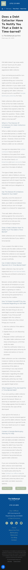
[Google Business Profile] (21, 523)
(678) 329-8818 (15, 3)
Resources (14, 535)
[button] (3, 567)
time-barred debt (19, 271)
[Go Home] (3, 8)
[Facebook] (11, 523)
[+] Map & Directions (14, 518)
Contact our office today (14, 473)
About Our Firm (14, 530)
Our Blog (14, 537)
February (8, 8)
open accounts (16, 162)
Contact (14, 540)
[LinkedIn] (16, 523)
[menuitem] (14, 528)
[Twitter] (6, 523)
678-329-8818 (14, 505)
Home (14, 527)
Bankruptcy (14, 532)
